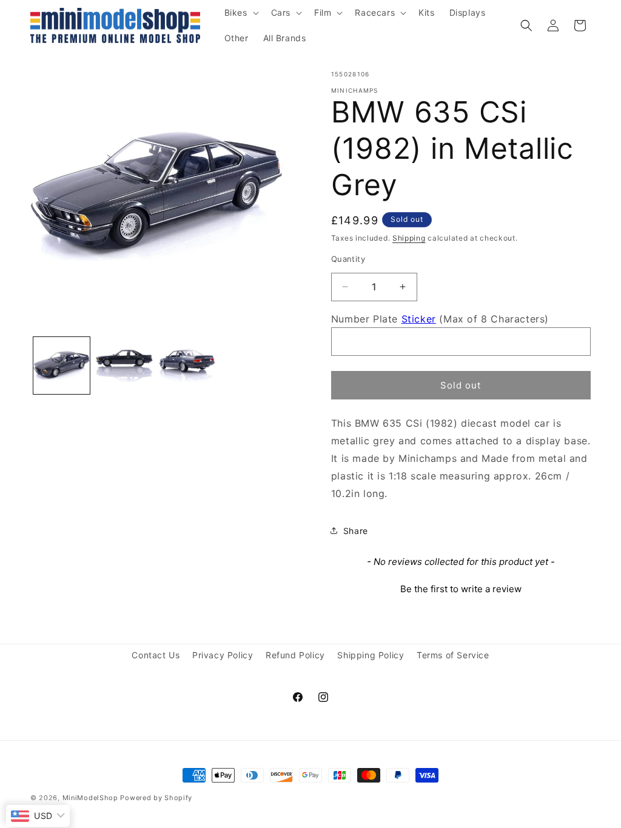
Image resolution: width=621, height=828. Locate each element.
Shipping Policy (370, 655)
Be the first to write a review (461, 589)
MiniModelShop (90, 797)
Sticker (418, 319)
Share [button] (355, 531)
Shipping (409, 237)
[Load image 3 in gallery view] (187, 365)
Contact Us (156, 655)
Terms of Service (453, 655)
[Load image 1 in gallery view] (61, 365)
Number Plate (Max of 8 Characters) (440, 319)
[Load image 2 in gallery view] (124, 365)
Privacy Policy (222, 655)
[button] (240, 12)
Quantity (348, 259)
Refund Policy (295, 655)
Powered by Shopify (156, 797)
